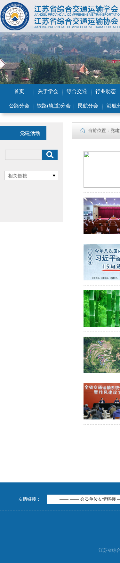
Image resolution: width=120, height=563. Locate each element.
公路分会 (19, 105)
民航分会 (88, 105)
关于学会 (48, 91)
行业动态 (105, 91)
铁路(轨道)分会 (54, 105)
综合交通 (77, 91)
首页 (19, 91)
